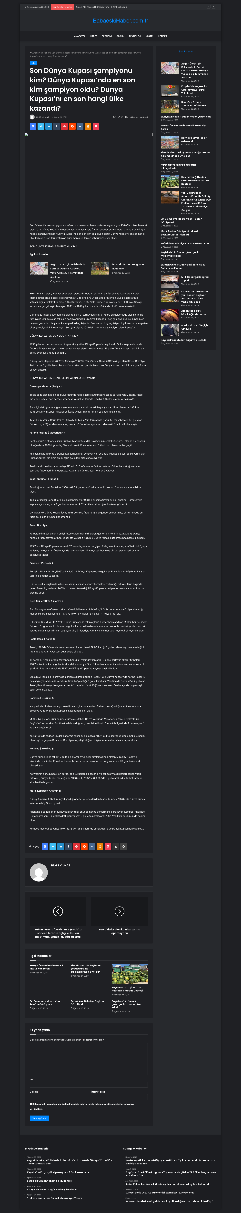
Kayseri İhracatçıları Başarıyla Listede (183, 340)
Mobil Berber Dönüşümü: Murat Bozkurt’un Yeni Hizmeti (179, 233)
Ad (32, 1079)
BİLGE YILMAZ (42, 117)
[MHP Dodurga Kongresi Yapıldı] (170, 281)
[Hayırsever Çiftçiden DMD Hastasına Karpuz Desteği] (130, 974)
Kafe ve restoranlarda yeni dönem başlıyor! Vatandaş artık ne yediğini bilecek (194, 297)
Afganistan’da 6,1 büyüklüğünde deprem (194, 312)
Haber (93, 36)
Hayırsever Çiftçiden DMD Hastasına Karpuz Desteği (127, 989)
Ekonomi (107, 36)
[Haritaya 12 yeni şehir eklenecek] (170, 142)
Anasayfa (79, 36)
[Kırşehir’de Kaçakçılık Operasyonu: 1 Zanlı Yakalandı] (170, 91)
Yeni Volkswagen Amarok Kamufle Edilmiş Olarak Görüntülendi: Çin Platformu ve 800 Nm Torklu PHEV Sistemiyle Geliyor (196, 201)
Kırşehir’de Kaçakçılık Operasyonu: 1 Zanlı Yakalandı (194, 90)
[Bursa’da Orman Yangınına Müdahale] (100, 268)
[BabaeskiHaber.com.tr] (120, 21)
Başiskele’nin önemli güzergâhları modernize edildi (126, 1004)
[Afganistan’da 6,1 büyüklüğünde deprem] (170, 315)
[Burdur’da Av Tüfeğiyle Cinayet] (170, 330)
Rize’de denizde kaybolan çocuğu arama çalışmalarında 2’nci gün (86, 968)
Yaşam (149, 36)
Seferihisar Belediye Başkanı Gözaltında (87, 1003)
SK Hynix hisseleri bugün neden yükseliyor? (186, 116)
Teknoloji (135, 36)
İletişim (162, 36)
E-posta (35, 1091)
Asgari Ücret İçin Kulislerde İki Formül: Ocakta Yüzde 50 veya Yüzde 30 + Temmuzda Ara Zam (194, 70)
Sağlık (120, 36)
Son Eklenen (186, 51)
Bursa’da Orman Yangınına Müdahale (94, 7)
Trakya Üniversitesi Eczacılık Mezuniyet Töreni (46, 967)
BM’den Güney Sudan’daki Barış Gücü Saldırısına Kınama (183, 266)
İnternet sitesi (98, 1091)
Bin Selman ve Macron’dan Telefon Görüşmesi (45, 1003)
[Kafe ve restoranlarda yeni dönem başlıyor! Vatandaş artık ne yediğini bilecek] (170, 296)
